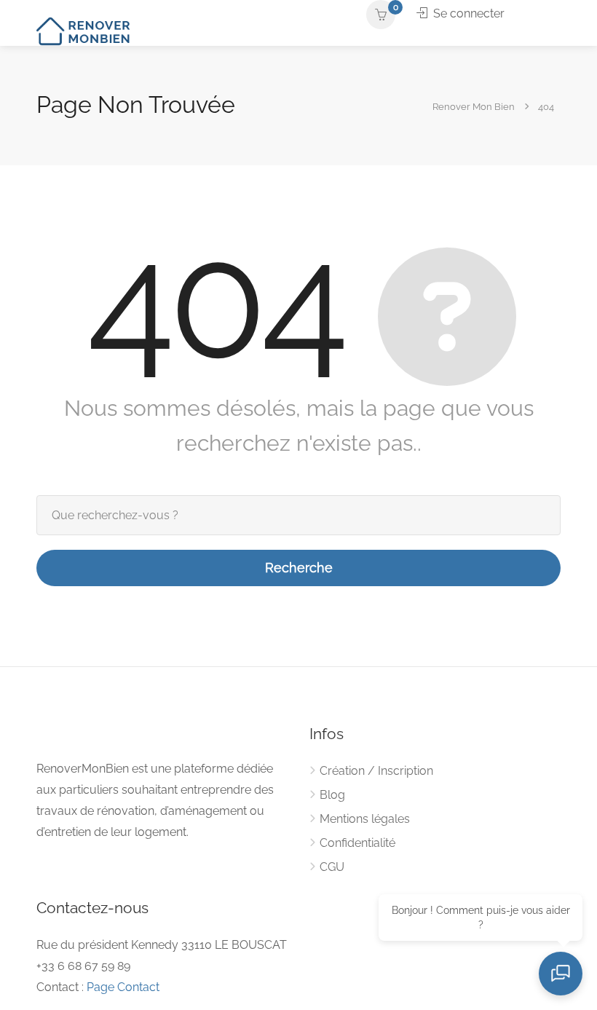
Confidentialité (357, 843)
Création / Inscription (376, 771)
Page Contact (123, 987)
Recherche (299, 567)
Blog (332, 795)
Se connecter (467, 13)
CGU (332, 867)
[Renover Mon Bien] (84, 30)
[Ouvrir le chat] (560, 973)
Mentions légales (365, 819)
